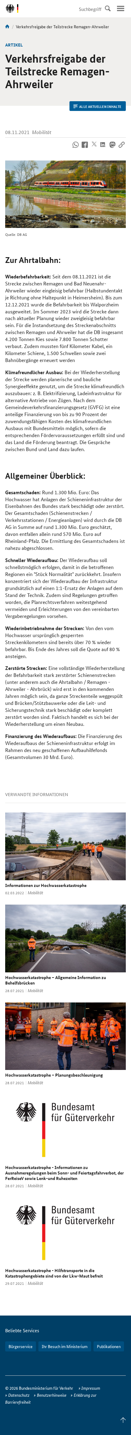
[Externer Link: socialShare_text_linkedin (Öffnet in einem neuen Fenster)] (103, 148)
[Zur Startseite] (7, 26)
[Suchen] (107, 8)
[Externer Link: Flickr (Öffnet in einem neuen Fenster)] (76, 148)
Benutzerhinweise (51, 1395)
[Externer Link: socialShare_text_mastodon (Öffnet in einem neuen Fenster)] (112, 148)
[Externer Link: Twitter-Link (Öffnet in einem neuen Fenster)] (94, 148)
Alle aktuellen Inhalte (100, 106)
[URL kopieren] (122, 148)
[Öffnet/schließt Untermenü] (120, 8)
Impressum (90, 1388)
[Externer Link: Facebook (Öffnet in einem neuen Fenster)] (85, 148)
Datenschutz (19, 1395)
